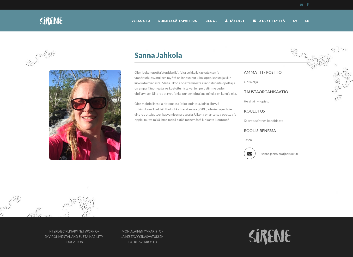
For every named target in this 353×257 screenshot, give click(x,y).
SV (295, 20)
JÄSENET (237, 20)
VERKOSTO (141, 20)
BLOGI (211, 20)
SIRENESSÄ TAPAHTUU (178, 20)
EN (307, 20)
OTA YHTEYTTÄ (271, 20)
